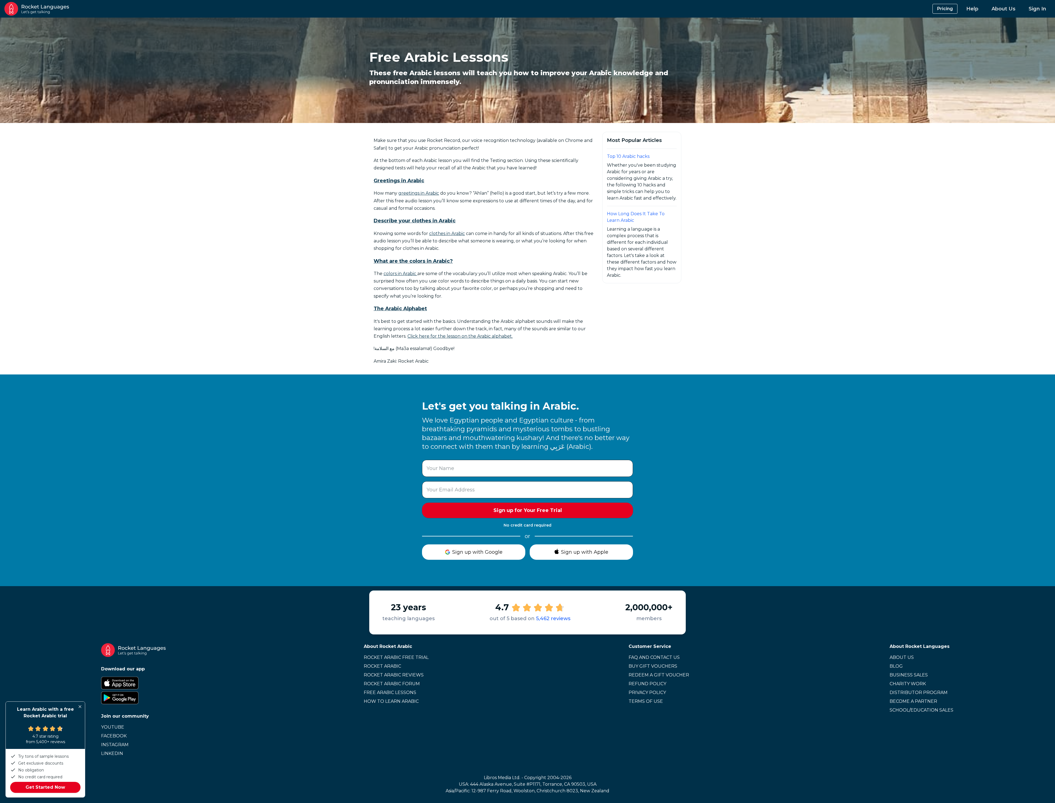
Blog (896, 666)
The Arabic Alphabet (400, 309)
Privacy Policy (647, 692)
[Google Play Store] (133, 698)
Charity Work (908, 683)
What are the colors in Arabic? (413, 261)
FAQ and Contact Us (654, 657)
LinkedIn (112, 753)
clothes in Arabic (447, 233)
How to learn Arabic (391, 701)
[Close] (80, 706)
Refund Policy (647, 683)
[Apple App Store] (133, 683)
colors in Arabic (400, 273)
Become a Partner (913, 701)
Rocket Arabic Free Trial (396, 657)
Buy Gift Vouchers (653, 666)
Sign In (1037, 9)
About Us (1003, 9)
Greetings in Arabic (399, 181)
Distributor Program (919, 692)
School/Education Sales (921, 710)
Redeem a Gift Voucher (659, 675)
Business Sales (909, 675)
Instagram (115, 744)
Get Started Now (45, 787)
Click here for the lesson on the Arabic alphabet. (460, 336)
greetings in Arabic (418, 193)
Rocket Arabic (382, 666)
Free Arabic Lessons (390, 692)
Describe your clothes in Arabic (415, 221)
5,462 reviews (553, 618)
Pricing (945, 8)
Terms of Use (646, 701)
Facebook (114, 735)
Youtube (112, 727)
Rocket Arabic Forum (392, 683)
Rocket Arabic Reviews (394, 675)
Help (972, 9)
